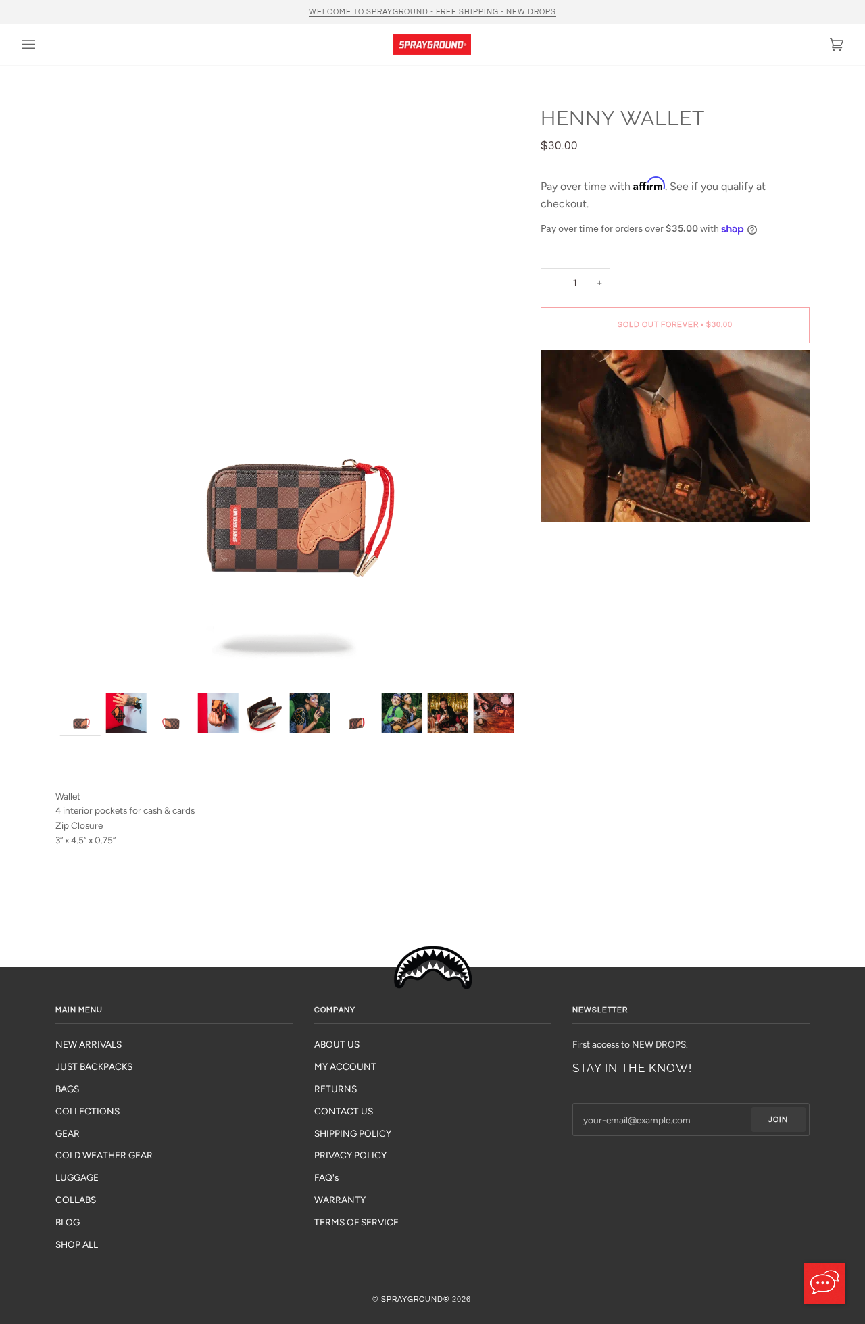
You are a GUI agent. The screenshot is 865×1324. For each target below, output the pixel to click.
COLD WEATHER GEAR (104, 1155)
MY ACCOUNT (345, 1066)
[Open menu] (42, 44)
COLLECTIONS (87, 1111)
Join (778, 1119)
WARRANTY (340, 1199)
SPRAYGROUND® (415, 1299)
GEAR (67, 1133)
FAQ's (326, 1177)
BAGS (67, 1088)
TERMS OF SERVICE (356, 1222)
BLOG (67, 1222)
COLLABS (75, 1199)
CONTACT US (343, 1111)
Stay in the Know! (632, 1068)
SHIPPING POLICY (352, 1133)
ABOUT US (337, 1044)
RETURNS (335, 1088)
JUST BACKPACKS (93, 1066)
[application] (824, 1283)
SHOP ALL (76, 1244)
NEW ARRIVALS (88, 1044)
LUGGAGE (77, 1177)
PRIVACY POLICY (350, 1155)
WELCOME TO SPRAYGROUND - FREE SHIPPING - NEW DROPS (432, 12)
